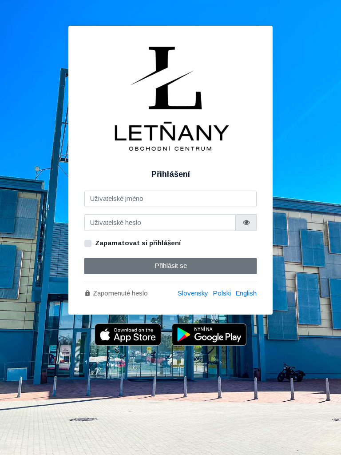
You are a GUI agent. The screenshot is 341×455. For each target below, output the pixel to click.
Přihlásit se (171, 265)
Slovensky (193, 293)
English (246, 293)
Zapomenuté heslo (119, 293)
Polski (222, 293)
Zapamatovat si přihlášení (138, 243)
